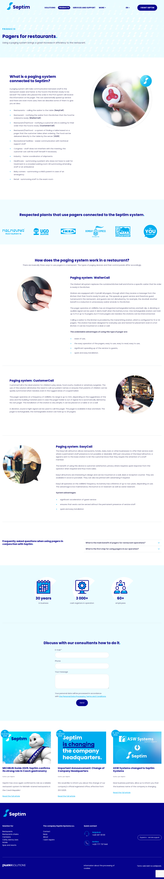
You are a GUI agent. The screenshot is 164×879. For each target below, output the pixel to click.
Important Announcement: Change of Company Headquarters (81, 769)
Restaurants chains (10, 834)
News (45, 834)
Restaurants (7, 831)
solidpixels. (157, 866)
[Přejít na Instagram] (143, 828)
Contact (46, 831)
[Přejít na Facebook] (152, 828)
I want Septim (49, 840)
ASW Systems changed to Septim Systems (134, 769)
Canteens (6, 837)
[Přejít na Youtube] (160, 828)
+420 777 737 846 (100, 844)
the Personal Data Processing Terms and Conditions (82, 696)
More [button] (101, 7)
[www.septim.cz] (18, 6)
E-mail (58, 650)
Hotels (5, 842)
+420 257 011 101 (98, 835)
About (45, 837)
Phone (58, 661)
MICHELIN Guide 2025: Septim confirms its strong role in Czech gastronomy (26, 769)
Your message (61, 672)
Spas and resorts (9, 845)
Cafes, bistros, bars (10, 840)
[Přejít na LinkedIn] (135, 828)
